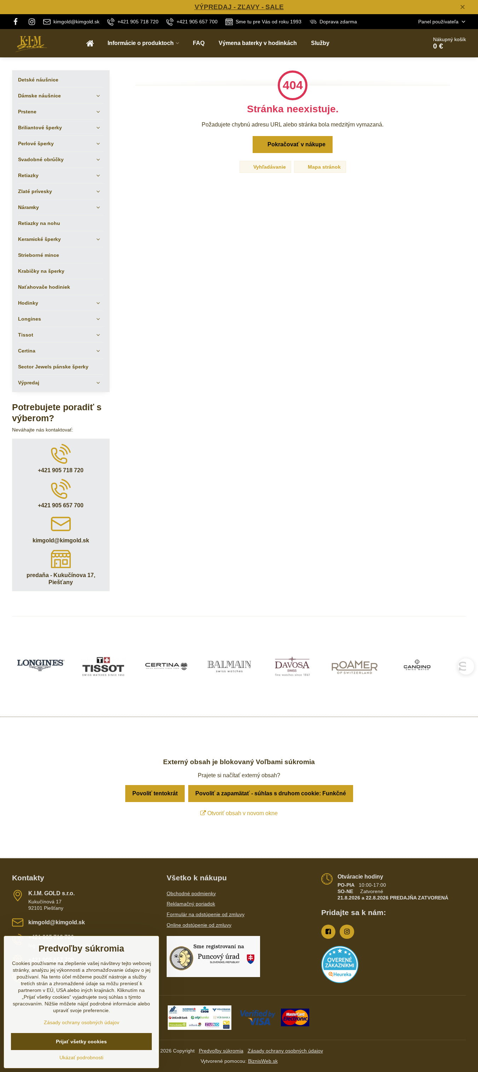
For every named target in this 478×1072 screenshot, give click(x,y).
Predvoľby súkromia (221, 1051)
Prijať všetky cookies (81, 1041)
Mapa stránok (323, 167)
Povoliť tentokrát (155, 793)
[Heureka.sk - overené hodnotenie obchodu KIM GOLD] (339, 981)
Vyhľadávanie (269, 167)
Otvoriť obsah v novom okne (242, 813)
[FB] (18, 21)
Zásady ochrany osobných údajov (285, 1051)
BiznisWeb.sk (263, 1061)
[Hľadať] (402, 43)
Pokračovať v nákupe (296, 144)
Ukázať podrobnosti (81, 1057)
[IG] (32, 21)
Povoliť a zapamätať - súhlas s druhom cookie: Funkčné (270, 793)
